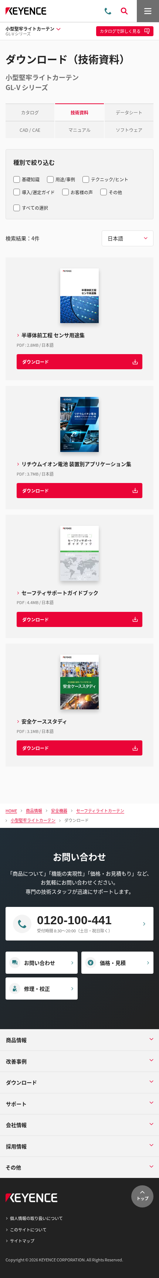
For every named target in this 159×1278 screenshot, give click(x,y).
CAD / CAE (30, 130)
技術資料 (79, 112)
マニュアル (79, 130)
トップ (142, 1198)
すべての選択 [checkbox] (35, 208)
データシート (129, 112)
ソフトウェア (129, 130)
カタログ (30, 112)
